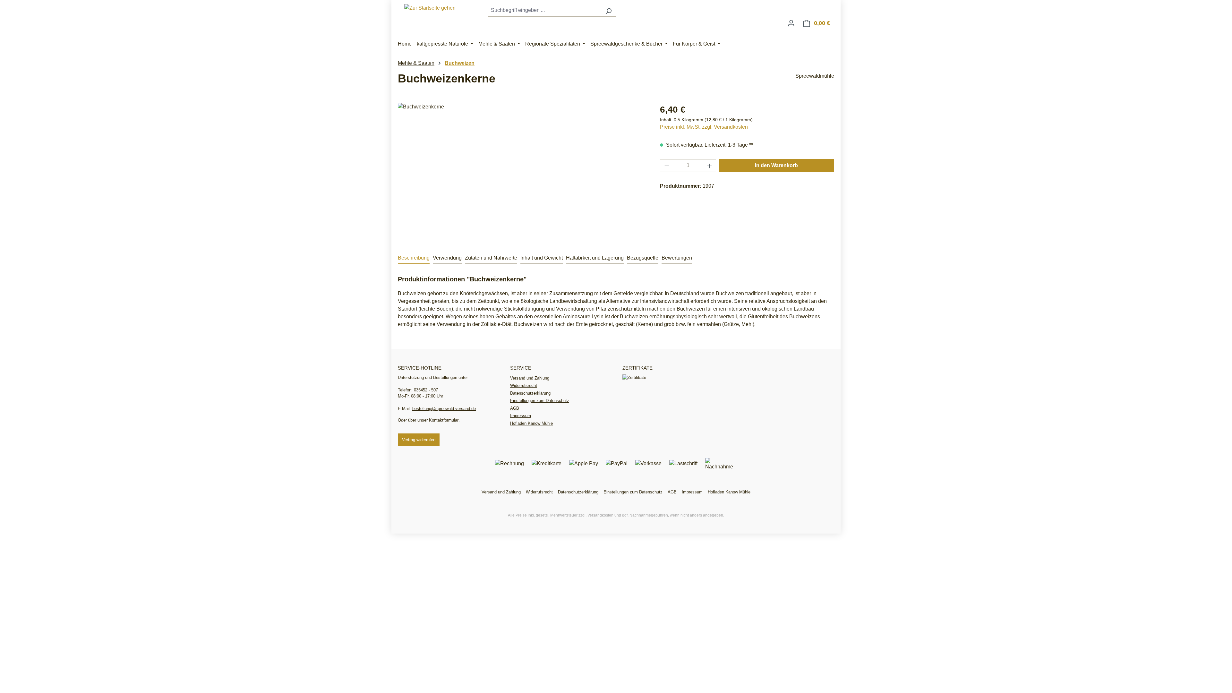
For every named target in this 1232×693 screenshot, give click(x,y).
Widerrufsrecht (523, 385)
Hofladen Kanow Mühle (531, 423)
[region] (522, 172)
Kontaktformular (443, 420)
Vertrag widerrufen (418, 439)
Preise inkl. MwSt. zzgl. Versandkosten (704, 127)
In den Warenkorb (776, 165)
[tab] (414, 258)
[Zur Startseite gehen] (430, 8)
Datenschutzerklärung (530, 393)
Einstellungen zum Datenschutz (539, 400)
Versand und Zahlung (529, 378)
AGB (514, 408)
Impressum (520, 415)
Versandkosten (600, 515)
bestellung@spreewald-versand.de (444, 408)
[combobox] (544, 10)
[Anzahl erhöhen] (709, 165)
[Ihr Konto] (791, 23)
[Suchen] (608, 10)
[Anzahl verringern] (666, 165)
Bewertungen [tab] (677, 258)
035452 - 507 (426, 390)
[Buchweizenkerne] (522, 172)
